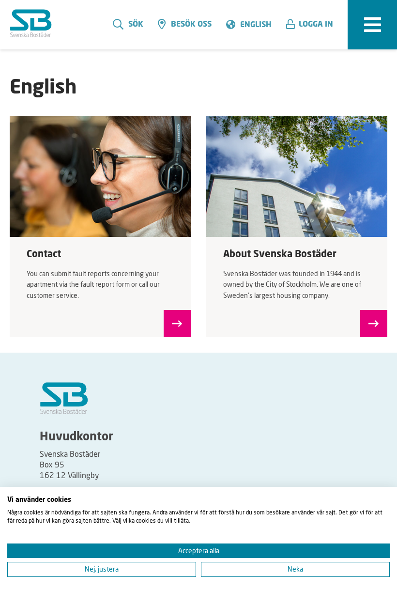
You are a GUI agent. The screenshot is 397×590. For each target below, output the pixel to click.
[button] (313, 24)
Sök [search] (135, 25)
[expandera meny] (372, 24)
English (256, 25)
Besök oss (191, 25)
